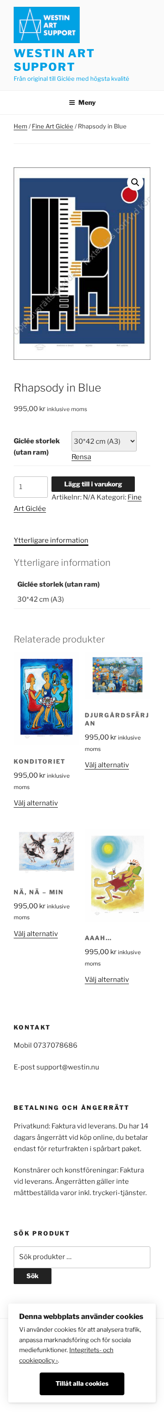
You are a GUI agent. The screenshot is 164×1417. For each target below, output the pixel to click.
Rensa (81, 457)
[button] (135, 182)
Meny (87, 102)
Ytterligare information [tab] (51, 540)
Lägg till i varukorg (93, 484)
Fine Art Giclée (52, 126)
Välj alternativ (36, 803)
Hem (20, 126)
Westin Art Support (54, 60)
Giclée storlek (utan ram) (37, 446)
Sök (32, 1276)
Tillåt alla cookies (82, 1383)
